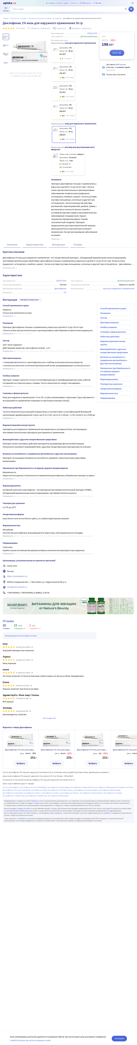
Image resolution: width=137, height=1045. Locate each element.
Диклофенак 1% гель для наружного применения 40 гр (21, 749)
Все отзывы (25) (49, 718)
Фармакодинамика (109, 379)
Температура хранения (111, 384)
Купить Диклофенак (11, 787)
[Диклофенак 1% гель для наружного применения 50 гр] (63, 73)
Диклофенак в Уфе (38, 790)
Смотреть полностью (29, 299)
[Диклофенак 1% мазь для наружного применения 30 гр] (63, 134)
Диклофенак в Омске (124, 787)
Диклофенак (57, 18)
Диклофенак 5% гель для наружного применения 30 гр (93, 749)
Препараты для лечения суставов (39, 18)
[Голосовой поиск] (126, 9)
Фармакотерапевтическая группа (112, 343)
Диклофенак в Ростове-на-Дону (60, 790)
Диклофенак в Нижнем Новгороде (16, 790)
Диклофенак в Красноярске (91, 793)
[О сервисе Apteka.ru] (132, 3)
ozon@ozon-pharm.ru (17, 587)
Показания (105, 313)
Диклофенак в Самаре (113, 793)
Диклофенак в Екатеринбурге (86, 790)
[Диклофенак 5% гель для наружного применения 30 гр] (63, 92)
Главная (6, 18)
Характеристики (34, 244)
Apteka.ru (35, 801)
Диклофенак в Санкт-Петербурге (33, 787)
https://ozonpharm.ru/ (17, 576)
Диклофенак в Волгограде (109, 790)
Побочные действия (109, 336)
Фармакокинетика (109, 393)
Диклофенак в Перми (32, 793)
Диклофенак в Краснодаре (59, 787)
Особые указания (108, 327)
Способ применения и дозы (113, 308)
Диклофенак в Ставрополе (13, 796)
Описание (12, 244)
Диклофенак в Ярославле (58, 796)
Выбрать (21, 763)
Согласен (119, 1038)
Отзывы (78, 244)
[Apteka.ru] (9, 3)
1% (65, 292)
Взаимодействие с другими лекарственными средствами (114, 351)
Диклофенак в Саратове (12, 793)
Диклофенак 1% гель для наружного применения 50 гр (57, 749)
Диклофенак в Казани (51, 793)
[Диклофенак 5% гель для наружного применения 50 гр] (63, 111)
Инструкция (58, 244)
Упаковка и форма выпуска (113, 331)
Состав (103, 317)
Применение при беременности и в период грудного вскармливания (115, 371)
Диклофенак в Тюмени (70, 793)
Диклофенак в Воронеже (105, 787)
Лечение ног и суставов (18, 18)
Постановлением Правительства (18, 811)
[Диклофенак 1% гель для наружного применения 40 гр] (62, 54)
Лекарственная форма (110, 388)
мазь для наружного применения (118, 288)
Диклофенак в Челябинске (36, 796)
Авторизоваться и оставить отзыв (21, 635)
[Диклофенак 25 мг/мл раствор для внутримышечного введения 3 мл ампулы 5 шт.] (68, 163)
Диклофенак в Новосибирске (82, 787)
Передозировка (107, 398)
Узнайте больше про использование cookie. (30, 1040)
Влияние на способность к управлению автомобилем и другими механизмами (113, 360)
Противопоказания (109, 322)
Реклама (130, 599)
